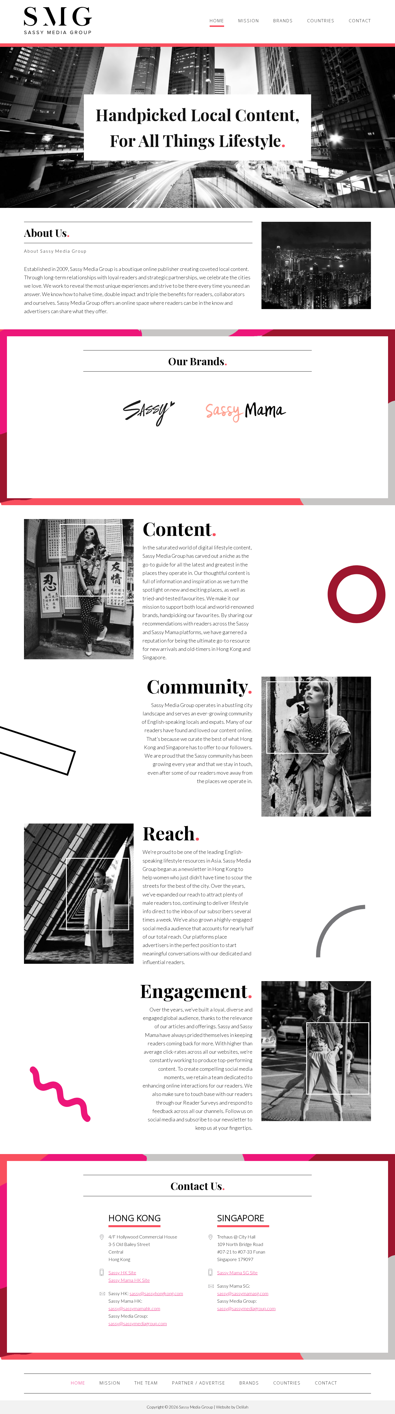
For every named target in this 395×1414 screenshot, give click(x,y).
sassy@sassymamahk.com (134, 1308)
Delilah (242, 1406)
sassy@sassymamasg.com (242, 1293)
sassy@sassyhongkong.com (156, 1293)
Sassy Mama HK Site (129, 1280)
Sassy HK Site (122, 1272)
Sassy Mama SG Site (237, 1272)
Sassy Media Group (58, 21)
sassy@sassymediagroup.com (137, 1323)
